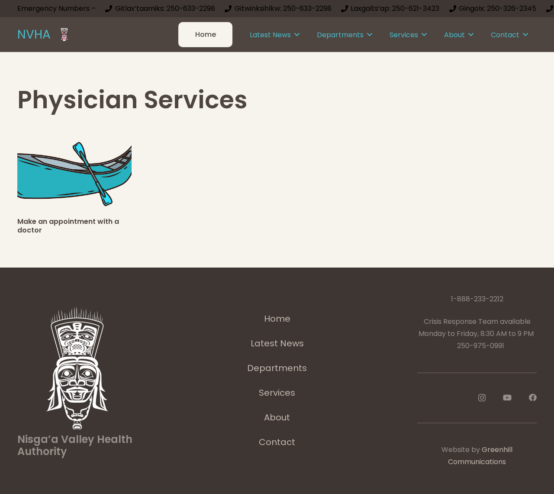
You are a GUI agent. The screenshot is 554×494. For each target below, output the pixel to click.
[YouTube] (507, 397)
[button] (297, 34)
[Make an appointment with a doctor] (74, 172)
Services (277, 393)
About (277, 417)
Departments (277, 368)
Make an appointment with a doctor (68, 225)
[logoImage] (64, 34)
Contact (277, 442)
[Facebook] (533, 397)
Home (277, 319)
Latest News (277, 343)
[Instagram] (482, 398)
